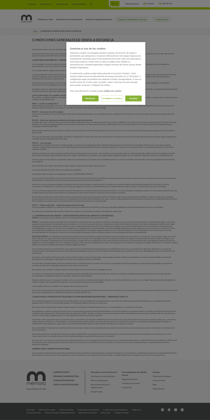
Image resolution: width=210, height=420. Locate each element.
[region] (105, 73)
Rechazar (90, 98)
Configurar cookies (112, 98)
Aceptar (134, 98)
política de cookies (113, 91)
